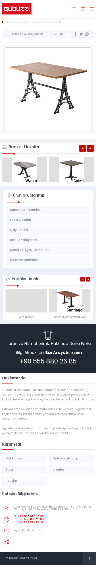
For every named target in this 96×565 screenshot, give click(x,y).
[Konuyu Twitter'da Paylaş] (81, 34)
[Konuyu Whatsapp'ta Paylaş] (87, 34)
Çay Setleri (26, 317)
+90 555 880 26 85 (48, 362)
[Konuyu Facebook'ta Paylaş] (75, 34)
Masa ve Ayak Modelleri (46, 22)
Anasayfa (12, 22)
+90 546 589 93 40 (31, 522)
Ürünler (24, 22)
